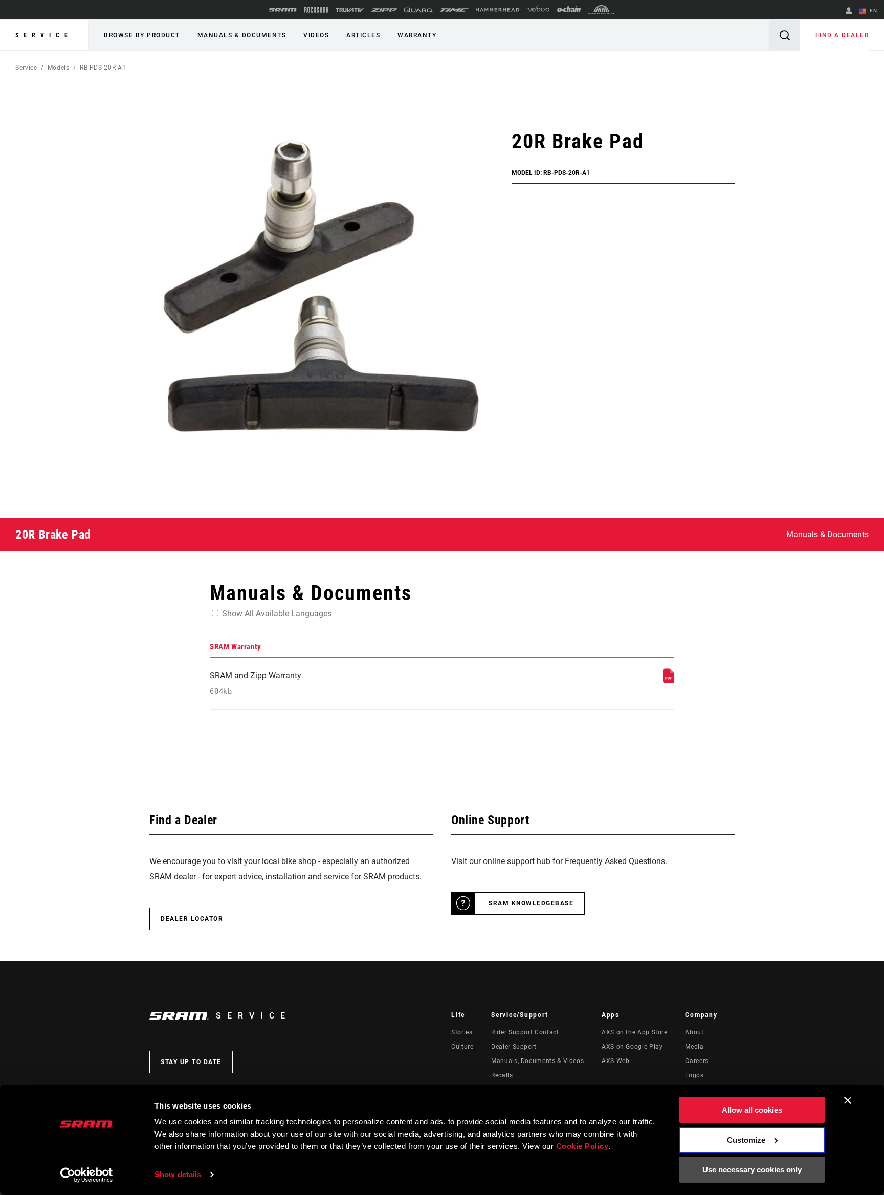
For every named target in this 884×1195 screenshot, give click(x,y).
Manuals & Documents (241, 35)
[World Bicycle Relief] (601, 10)
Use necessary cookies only (752, 1169)
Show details (177, 1174)
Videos (316, 35)
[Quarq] (418, 10)
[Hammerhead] (497, 10)
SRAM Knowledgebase (531, 903)
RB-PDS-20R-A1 (103, 67)
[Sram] (283, 10)
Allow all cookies (752, 1109)
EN (872, 10)
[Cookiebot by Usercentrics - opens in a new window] (86, 1175)
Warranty (416, 35)
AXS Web (615, 1061)
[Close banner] (847, 1100)
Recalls (502, 1075)
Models (59, 67)
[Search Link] (784, 35)
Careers (696, 1061)
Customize (746, 1140)
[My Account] (849, 11)
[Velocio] (537, 10)
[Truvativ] (350, 10)
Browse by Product (142, 35)
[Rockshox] (316, 10)
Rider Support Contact (525, 1032)
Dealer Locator (192, 918)
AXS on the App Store (635, 1032)
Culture (462, 1046)
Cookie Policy (582, 1146)
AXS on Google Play (632, 1046)
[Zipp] (384, 10)
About (694, 1032)
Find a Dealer (842, 35)
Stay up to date (191, 1062)
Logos (694, 1075)
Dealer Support (514, 1046)
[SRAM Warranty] (668, 680)
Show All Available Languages (277, 613)
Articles (363, 35)
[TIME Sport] (454, 10)
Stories (461, 1032)
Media (694, 1046)
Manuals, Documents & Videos (537, 1061)
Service (44, 35)
